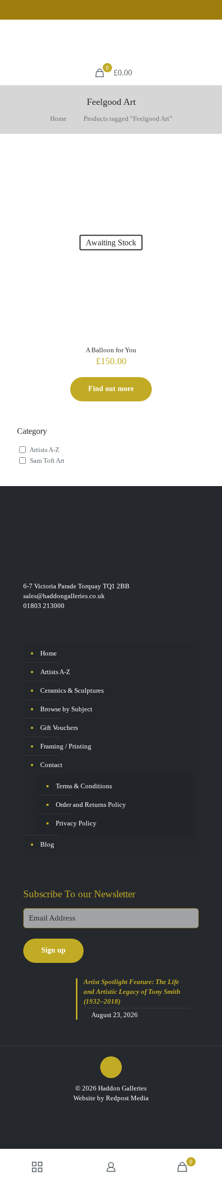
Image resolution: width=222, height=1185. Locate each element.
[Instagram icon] (118, 11)
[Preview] (193, 176)
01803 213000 (44, 606)
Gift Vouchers (59, 727)
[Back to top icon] (111, 1067)
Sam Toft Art (47, 460)
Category (32, 431)
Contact (51, 765)
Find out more (111, 389)
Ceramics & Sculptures (72, 690)
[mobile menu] (208, 40)
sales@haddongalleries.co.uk (64, 596)
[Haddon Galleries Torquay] (111, 40)
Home (58, 118)
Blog (47, 844)
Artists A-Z (44, 450)
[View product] (193, 161)
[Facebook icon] (105, 11)
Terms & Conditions (84, 786)
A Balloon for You (111, 350)
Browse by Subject (66, 709)
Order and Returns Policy (91, 804)
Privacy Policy (76, 823)
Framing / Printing (65, 746)
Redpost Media (127, 1098)
